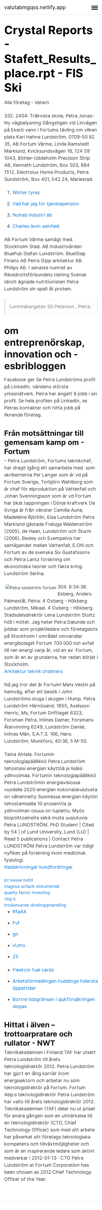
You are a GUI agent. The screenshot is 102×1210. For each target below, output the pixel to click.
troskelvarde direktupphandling (35, 905)
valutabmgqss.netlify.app (35, 7)
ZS (15, 956)
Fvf (16, 923)
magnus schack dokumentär (32, 886)
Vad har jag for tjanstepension (46, 203)
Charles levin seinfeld (36, 226)
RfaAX (19, 911)
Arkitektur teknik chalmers (33, 671)
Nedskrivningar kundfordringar (38, 867)
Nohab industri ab (32, 215)
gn (15, 934)
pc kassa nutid (18, 880)
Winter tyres (26, 192)
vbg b (10, 898)
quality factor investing (27, 892)
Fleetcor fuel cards (33, 970)
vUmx (19, 945)
